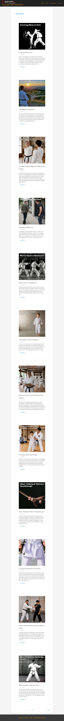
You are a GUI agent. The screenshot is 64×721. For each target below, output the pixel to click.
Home (42, 3)
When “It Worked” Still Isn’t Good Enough (31, 512)
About (47, 3)
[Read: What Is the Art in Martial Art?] (32, 266)
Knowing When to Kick (26, 52)
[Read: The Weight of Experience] (32, 93)
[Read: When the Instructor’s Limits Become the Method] (32, 378)
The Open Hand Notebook (12, 4)
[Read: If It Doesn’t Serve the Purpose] (32, 438)
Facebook (20, 717)
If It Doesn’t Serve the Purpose (28, 455)
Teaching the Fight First (26, 227)
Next (48, 710)
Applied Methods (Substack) (40, 717)
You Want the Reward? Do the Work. (30, 568)
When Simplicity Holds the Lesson (29, 685)
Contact (59, 3)
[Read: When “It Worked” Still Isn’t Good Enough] (32, 495)
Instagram (26, 717)
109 (32, 710)
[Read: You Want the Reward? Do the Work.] (32, 552)
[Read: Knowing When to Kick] (32, 36)
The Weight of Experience (27, 109)
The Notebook (53, 3)
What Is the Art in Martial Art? (28, 283)
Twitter (30, 717)
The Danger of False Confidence (29, 340)
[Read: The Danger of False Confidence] (32, 323)
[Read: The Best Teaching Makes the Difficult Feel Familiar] (32, 150)
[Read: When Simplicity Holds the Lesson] (32, 668)
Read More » (23, 67)
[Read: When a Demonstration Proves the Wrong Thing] (32, 609)
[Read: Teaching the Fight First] (32, 211)
